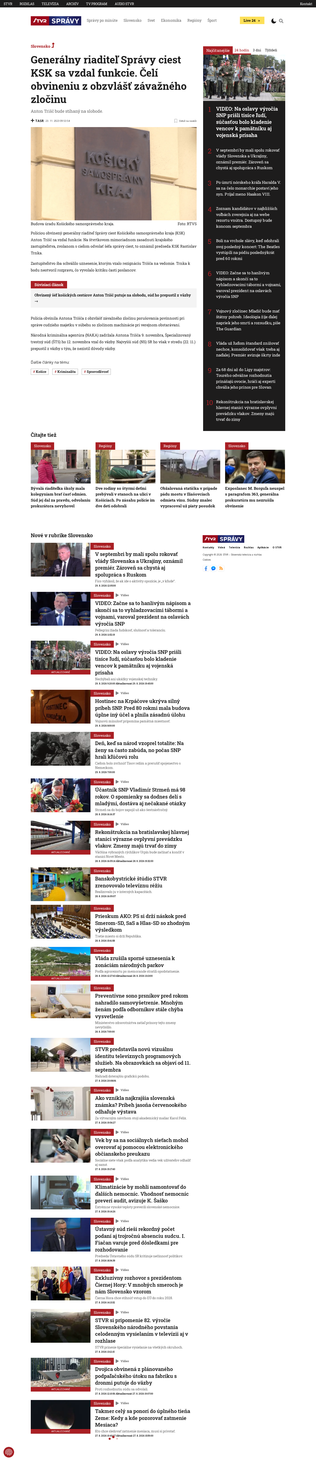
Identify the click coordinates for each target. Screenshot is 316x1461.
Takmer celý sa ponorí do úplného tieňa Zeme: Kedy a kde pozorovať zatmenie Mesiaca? (142, 1418)
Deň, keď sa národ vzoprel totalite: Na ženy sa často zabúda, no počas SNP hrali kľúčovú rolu (139, 750)
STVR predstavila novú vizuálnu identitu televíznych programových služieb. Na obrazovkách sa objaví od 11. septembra (143, 1059)
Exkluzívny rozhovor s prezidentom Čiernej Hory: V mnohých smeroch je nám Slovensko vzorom (139, 1284)
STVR (8, 4)
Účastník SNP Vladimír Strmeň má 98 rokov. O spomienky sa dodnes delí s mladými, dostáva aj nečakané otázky (140, 796)
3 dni (257, 50)
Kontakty (208, 547)
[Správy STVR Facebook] (206, 570)
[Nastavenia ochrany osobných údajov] (8, 1452)
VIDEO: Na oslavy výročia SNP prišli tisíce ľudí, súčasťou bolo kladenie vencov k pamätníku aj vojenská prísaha (247, 121)
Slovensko (133, 20)
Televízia (50, 4)
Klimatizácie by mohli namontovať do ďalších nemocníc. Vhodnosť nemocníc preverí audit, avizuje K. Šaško (142, 1193)
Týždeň (271, 50)
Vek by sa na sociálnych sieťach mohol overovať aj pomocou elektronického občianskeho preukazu (141, 1147)
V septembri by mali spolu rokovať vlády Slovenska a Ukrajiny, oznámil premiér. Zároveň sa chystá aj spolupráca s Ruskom (247, 159)
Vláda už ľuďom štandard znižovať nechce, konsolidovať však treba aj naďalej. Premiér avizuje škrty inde (248, 349)
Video (125, 595)
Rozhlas (27, 4)
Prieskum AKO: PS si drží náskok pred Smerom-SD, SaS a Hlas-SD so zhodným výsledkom (142, 923)
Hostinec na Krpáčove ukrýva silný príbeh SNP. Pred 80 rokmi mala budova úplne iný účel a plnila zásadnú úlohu (142, 708)
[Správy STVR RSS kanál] (221, 570)
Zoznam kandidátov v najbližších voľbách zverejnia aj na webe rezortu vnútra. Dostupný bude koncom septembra (246, 217)
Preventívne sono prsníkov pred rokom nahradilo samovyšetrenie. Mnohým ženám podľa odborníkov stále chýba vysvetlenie (141, 1006)
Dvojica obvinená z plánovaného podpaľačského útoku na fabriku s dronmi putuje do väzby (136, 1376)
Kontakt (306, 4)
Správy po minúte (102, 20)
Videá (221, 547)
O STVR (277, 547)
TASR (39, 121)
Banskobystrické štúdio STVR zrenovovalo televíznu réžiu (131, 882)
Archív (72, 4)
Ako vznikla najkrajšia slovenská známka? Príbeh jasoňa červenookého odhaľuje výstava (140, 1105)
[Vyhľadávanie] (281, 20)
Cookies (207, 559)
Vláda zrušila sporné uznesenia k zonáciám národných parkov (135, 961)
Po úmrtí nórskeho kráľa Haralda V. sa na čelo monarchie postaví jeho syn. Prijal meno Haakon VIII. (248, 188)
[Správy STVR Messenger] (214, 570)
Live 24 (249, 20)
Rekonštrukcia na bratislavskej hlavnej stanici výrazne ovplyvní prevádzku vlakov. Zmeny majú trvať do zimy (246, 410)
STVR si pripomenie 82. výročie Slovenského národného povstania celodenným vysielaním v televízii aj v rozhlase (141, 1330)
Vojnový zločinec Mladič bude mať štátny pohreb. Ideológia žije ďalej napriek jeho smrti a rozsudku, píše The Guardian (248, 319)
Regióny (194, 20)
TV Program (96, 4)
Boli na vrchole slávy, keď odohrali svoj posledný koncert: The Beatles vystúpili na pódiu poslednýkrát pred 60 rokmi (248, 249)
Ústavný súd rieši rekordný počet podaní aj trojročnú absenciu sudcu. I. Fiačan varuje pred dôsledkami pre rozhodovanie (140, 1239)
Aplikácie (263, 547)
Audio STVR (124, 4)
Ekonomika (171, 20)
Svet (151, 20)
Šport (212, 20)
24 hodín (242, 50)
